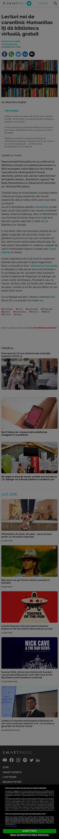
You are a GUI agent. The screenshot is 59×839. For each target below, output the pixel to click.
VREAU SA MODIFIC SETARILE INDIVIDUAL (29, 835)
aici (22, 805)
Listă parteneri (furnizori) (11, 826)
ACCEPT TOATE (29, 831)
